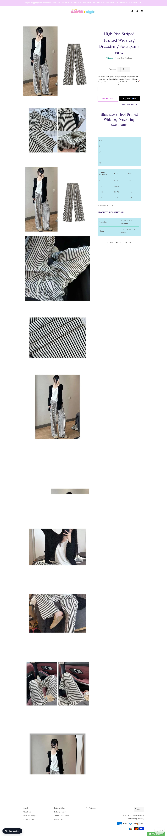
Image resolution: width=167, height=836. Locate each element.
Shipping (109, 58)
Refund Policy (60, 812)
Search (25, 808)
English (137, 809)
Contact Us (58, 819)
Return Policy (59, 808)
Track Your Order (61, 816)
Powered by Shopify (136, 819)
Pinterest (92, 808)
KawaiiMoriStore (137, 815)
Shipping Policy (29, 819)
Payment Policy (29, 816)
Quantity (112, 69)
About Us (27, 812)
